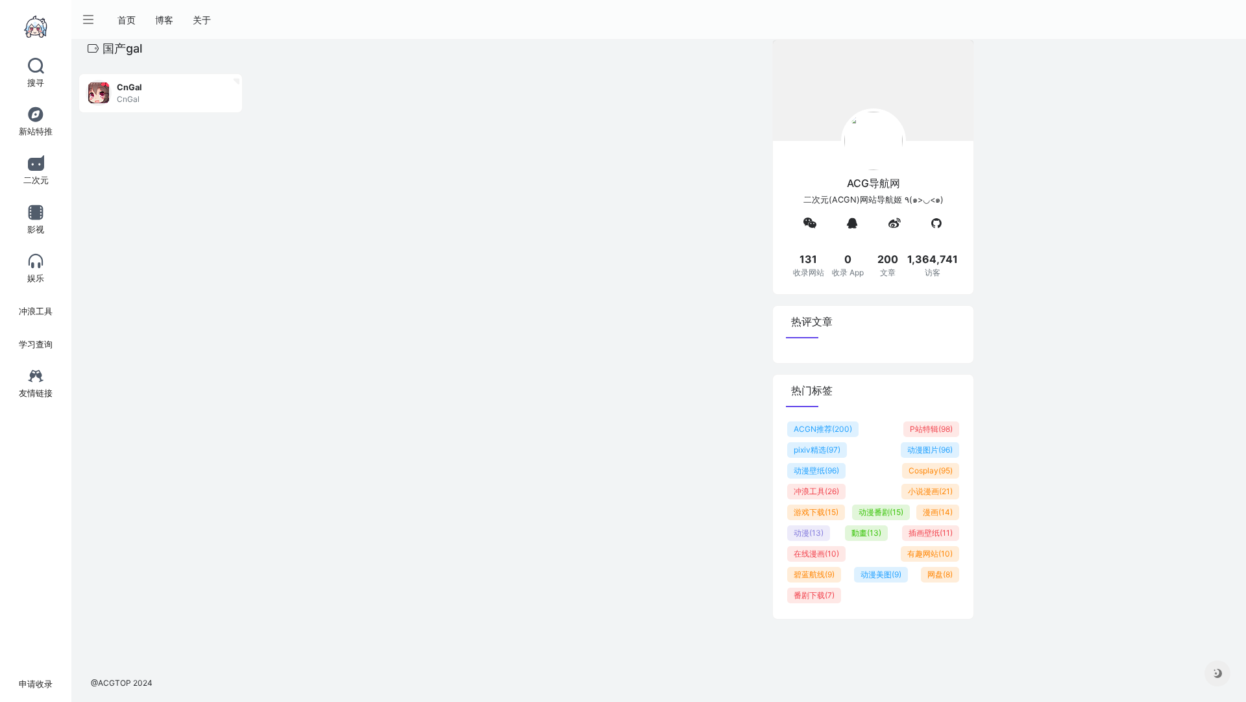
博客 (164, 19)
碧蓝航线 (814, 574)
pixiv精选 (817, 450)
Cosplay (931, 470)
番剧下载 (814, 595)
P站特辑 (931, 429)
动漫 (809, 533)
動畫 (866, 533)
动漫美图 (881, 574)
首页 (126, 19)
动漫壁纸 (816, 470)
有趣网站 (930, 553)
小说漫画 (930, 491)
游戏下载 (816, 512)
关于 (202, 19)
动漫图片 (930, 450)
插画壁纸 (931, 533)
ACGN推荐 (823, 429)
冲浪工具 (816, 491)
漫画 (938, 512)
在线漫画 (816, 553)
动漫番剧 (881, 512)
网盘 (940, 574)
